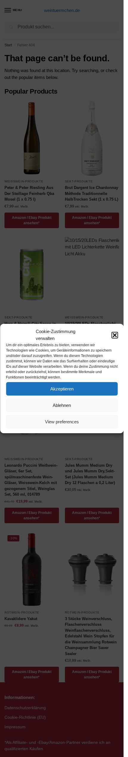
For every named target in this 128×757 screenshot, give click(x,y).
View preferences (62, 421)
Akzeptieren (62, 388)
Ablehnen (62, 405)
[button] (115, 335)
